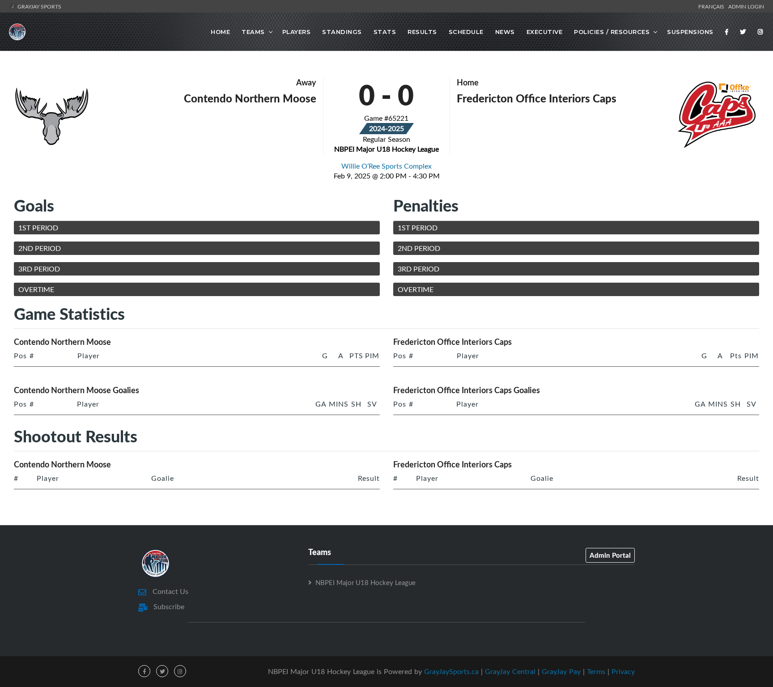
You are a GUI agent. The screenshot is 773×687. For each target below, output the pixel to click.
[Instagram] (760, 32)
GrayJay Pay (561, 671)
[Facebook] (727, 32)
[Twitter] (743, 32)
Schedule (466, 31)
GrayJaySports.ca (451, 671)
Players (296, 31)
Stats (385, 31)
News (505, 31)
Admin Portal (610, 555)
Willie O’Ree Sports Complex (386, 166)
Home (220, 31)
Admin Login (746, 6)
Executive (545, 31)
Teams (253, 31)
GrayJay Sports (38, 6)
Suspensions (690, 31)
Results (422, 31)
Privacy (623, 671)
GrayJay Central (510, 671)
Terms (596, 671)
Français (712, 6)
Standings (342, 31)
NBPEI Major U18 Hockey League (365, 582)
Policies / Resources (612, 31)
